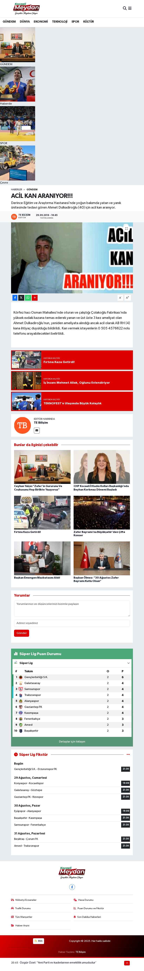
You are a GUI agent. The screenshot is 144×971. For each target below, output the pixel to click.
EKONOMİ (41, 21)
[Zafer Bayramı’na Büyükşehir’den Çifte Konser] (102, 512)
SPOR (75, 21)
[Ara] (125, 8)
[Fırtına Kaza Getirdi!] (42, 512)
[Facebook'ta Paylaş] (14, 298)
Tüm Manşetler (23, 917)
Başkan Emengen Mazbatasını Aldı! (37, 577)
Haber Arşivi (22, 925)
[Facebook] (72, 887)
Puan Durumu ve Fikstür (91, 908)
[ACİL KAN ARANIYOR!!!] (72, 257)
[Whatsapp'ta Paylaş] (28, 298)
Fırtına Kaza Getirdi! (27, 532)
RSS (40, 941)
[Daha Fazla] (35, 298)
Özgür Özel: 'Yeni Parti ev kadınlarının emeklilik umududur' (58, 962)
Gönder (22, 633)
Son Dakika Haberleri (89, 917)
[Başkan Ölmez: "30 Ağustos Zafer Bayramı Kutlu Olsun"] (102, 558)
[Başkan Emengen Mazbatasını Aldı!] (42, 558)
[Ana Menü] (130, 8)
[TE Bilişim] (22, 425)
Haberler (16, 189)
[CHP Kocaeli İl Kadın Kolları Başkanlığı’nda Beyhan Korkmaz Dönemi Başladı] (102, 466)
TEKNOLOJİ (59, 21)
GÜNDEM (9, 21)
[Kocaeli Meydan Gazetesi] (26, 8)
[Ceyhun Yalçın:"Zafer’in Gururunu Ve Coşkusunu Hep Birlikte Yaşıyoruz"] (42, 466)
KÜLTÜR (88, 21)
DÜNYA (25, 21)
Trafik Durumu (23, 908)
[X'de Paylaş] (21, 298)
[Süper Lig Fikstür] (128, 754)
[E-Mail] (37, 430)
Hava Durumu (85, 900)
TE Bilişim (41, 422)
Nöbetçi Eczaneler (26, 900)
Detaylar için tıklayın (72, 741)
